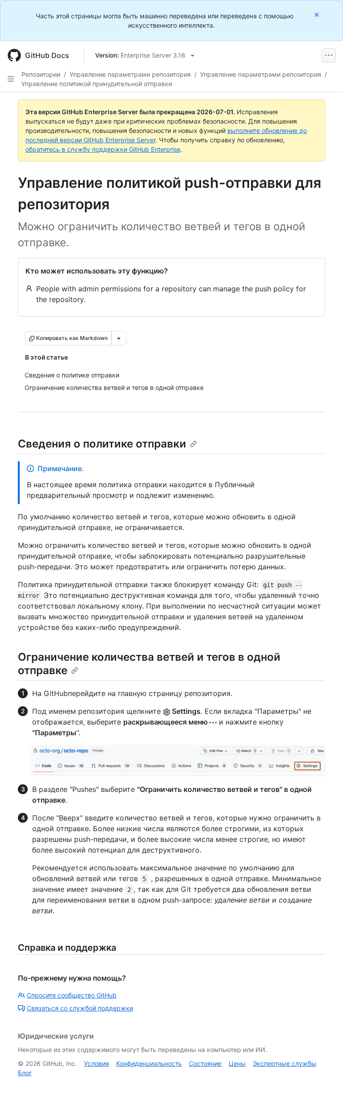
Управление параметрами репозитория (130, 74)
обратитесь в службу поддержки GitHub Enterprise (102, 149)
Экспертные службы (284, 1063)
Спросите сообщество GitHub (72, 995)
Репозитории (40, 74)
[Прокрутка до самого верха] (323, 1086)
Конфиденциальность (149, 1063)
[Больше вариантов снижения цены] (118, 338)
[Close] (317, 14)
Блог (25, 1073)
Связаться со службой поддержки (80, 1008)
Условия (96, 1063)
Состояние (205, 1063)
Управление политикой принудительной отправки (96, 83)
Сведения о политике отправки (102, 443)
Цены (237, 1063)
